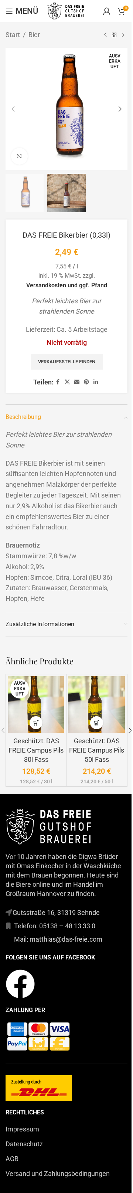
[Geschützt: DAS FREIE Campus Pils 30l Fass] (36, 704)
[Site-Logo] (66, 10)
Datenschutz (24, 1144)
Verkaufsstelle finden (66, 361)
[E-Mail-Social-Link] (77, 382)
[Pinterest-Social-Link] (86, 382)
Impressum (22, 1129)
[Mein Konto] (106, 11)
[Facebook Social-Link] (58, 382)
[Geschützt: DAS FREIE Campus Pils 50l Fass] (96, 704)
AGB (12, 1159)
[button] (13, 109)
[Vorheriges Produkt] (105, 34)
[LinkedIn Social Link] (95, 382)
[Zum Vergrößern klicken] (19, 156)
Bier (34, 35)
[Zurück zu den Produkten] (114, 34)
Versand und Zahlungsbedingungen (58, 1173)
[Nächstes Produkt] (123, 34)
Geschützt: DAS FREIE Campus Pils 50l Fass (96, 750)
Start (13, 35)
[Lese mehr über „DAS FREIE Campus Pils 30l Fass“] (36, 722)
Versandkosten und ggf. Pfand (66, 285)
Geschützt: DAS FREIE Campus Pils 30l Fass (36, 750)
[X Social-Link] (67, 382)
